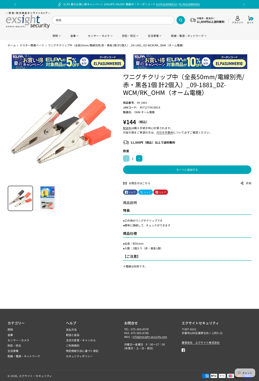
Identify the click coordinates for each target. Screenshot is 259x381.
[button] (250, 20)
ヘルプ (71, 322)
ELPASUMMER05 (189, 4)
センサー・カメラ (18, 340)
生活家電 (13, 351)
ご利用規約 (73, 345)
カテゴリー (16, 322)
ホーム (12, 45)
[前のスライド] (15, 4)
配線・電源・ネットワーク (24, 356)
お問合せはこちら (139, 183)
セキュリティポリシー (79, 356)
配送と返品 (73, 335)
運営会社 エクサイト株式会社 (201, 342)
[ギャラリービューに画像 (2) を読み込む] (47, 198)
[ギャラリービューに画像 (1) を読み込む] (20, 198)
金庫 (10, 335)
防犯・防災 (14, 345)
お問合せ (131, 322)
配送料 (127, 128)
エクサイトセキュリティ (200, 322)
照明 (10, 329)
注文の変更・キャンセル (81, 340)
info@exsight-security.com (150, 337)
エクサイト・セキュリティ (35, 376)
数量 (126, 151)
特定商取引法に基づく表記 (82, 351)
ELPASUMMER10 (166, 4)
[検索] (181, 20)
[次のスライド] (244, 4)
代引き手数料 (164, 132)
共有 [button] (248, 183)
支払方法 (71, 329)
